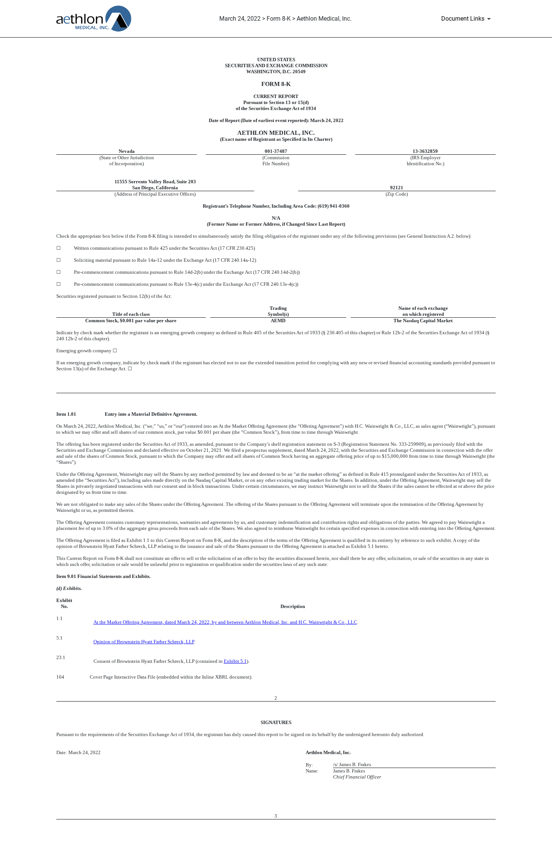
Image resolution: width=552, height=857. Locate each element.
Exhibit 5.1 (235, 661)
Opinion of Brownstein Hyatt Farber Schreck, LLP (144, 641)
